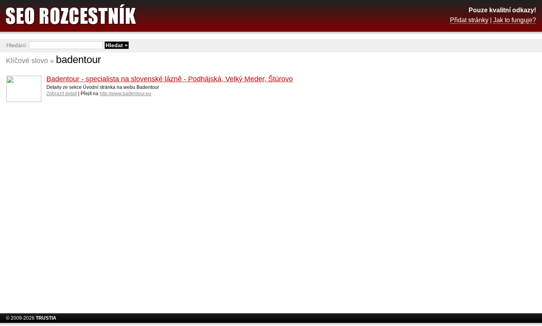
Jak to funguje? (514, 20)
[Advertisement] (472, 180)
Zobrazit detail (61, 93)
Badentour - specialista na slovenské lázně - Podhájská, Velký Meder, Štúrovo (169, 79)
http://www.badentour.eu (125, 93)
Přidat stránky (469, 20)
